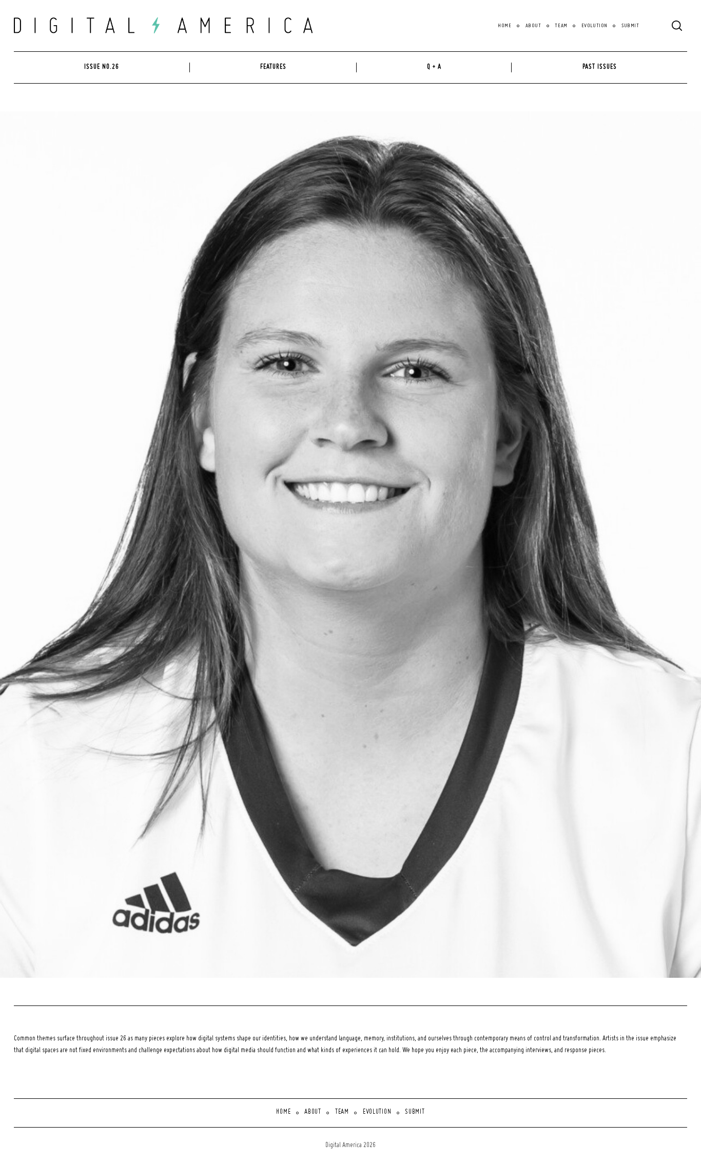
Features (273, 67)
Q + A (434, 67)
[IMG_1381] (416, 545)
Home (504, 25)
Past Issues (599, 67)
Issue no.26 (101, 67)
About (533, 25)
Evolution (594, 25)
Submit (630, 25)
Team (561, 25)
